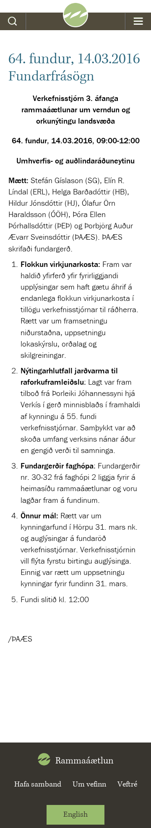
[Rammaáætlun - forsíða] (75, 24)
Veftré (127, 784)
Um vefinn (89, 784)
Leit (13, 21)
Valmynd (138, 21)
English (75, 815)
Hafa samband (37, 784)
